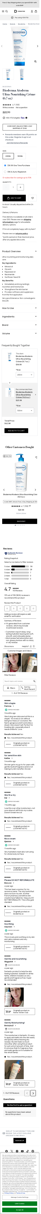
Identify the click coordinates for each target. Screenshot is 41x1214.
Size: (5, 151)
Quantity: (7, 182)
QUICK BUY (21, 521)
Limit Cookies (19, 1204)
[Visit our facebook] (6, 1151)
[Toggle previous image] (1, 46)
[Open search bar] (6, 11)
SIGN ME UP (19, 1140)
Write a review (8, 107)
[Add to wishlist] (32, 198)
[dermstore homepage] (19, 11)
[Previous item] (4, 490)
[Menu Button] (2, 11)
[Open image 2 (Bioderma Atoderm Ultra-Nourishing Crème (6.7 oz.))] (21, 74)
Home (5, 24)
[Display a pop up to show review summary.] (30, 506)
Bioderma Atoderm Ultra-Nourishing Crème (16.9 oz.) (21, 495)
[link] (32, 11)
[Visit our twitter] (11, 1151)
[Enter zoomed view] (35, 61)
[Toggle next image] (37, 46)
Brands (12, 24)
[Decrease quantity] (6, 187)
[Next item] (35, 490)
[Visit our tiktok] (27, 1151)
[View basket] (36, 11)
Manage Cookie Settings (19, 1197)
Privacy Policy (8, 1193)
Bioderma (21, 24)
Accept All (19, 1210)
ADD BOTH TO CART (16, 430)
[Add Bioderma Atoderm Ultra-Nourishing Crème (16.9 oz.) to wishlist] (36, 457)
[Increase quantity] (20, 187)
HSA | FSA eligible (13, 118)
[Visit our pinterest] (32, 1151)
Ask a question (21, 107)
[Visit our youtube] (22, 1151)
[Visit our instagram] (17, 1151)
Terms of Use (20, 1193)
